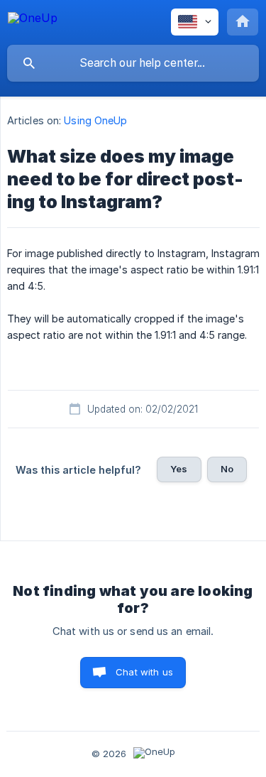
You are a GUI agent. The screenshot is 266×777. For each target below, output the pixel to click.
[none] (32, 20)
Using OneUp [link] (95, 120)
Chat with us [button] (144, 672)
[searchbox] (133, 63)
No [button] (227, 468)
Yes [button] (178, 468)
